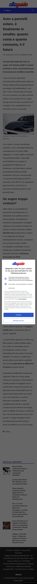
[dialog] (18, 292)
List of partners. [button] (22, 299)
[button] (18, 288)
